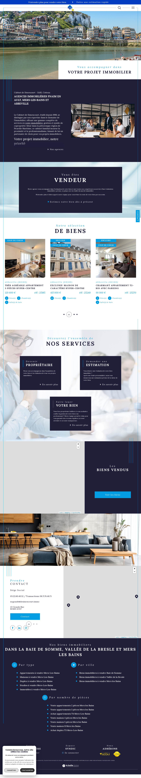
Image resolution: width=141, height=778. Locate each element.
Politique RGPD (106, 767)
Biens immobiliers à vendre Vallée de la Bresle (101, 683)
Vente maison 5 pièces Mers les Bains (68, 728)
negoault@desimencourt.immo (24, 608)
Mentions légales (83, 767)
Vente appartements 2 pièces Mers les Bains (72, 712)
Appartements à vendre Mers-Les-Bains (40, 679)
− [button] (78, 453)
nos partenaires (97, 767)
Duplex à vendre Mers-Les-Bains (36, 687)
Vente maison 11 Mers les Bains (65, 732)
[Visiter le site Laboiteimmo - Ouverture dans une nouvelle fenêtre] (70, 775)
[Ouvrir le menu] (133, 7)
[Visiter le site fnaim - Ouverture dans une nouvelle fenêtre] (116, 760)
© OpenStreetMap (75, 519)
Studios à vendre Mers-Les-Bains (36, 692)
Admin (90, 767)
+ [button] (78, 450)
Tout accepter (27, 770)
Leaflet (61, 519)
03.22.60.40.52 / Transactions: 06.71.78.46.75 (31, 602)
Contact (137, 216)
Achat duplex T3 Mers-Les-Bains (66, 736)
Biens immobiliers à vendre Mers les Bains (100, 687)
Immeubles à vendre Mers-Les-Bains (38, 696)
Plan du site (75, 767)
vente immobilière (34, 123)
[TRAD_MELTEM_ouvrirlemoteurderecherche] (119, 7)
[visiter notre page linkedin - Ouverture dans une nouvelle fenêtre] (19, 634)
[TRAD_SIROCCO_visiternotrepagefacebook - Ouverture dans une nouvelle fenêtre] (12, 634)
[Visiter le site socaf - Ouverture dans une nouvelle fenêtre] (105, 760)
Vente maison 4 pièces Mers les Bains (68, 724)
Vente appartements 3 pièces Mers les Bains (72, 716)
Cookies (113, 767)
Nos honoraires (68, 767)
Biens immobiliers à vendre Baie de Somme (100, 679)
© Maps (67, 519)
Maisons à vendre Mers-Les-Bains (36, 683)
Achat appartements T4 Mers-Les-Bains (70, 720)
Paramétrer (11, 770)
